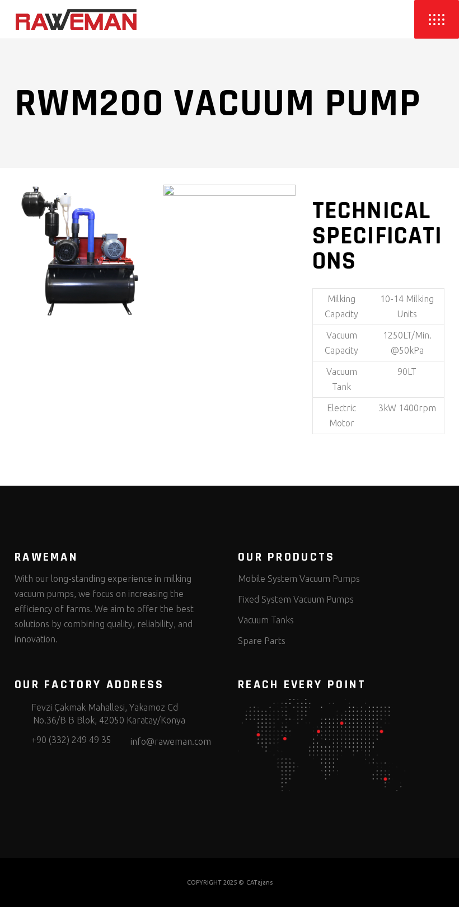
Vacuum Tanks (266, 620)
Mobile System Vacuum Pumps (299, 579)
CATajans (259, 882)
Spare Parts (261, 641)
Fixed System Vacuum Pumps (296, 599)
